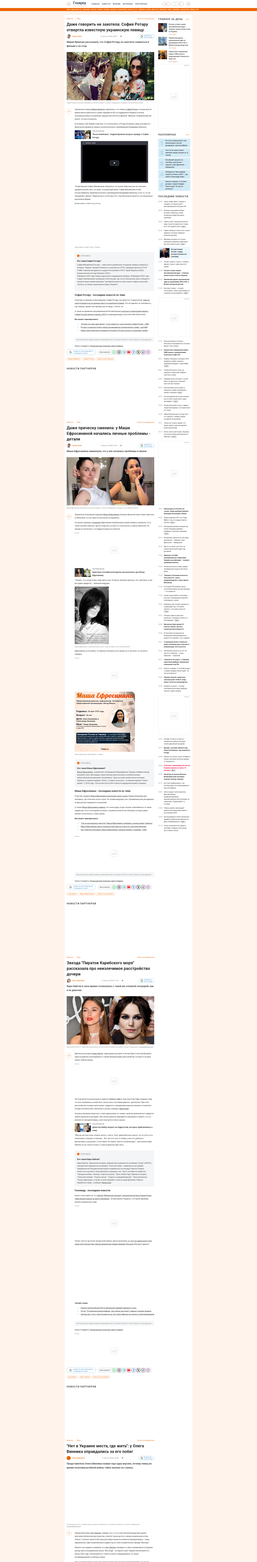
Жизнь (169, 9)
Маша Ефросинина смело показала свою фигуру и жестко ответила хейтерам (113, 826)
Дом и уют (154, 9)
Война (174, 34)
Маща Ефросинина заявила (93, 807)
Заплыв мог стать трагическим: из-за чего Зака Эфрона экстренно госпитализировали (117, 1314)
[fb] (134, 352)
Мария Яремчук (98, 109)
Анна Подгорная (78, 980)
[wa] (114, 352)
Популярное (141, 4)
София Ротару (88, 359)
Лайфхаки (141, 9)
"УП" (87, 124)
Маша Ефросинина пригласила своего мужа (109, 796)
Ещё (187, 19)
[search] (188, 4)
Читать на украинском (145, 19)
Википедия (124, 1109)
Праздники (175, 9)
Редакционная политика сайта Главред (106, 346)
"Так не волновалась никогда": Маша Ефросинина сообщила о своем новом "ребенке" (117, 823)
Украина (175, 61)
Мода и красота (76, 9)
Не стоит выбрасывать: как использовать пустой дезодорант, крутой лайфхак (176, 143)
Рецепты (100, 9)
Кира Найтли (97, 1053)
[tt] (138, 352)
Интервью (128, 4)
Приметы (107, 9)
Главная (95, 4)
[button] (69, 4)
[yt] (129, 352)
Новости (106, 4)
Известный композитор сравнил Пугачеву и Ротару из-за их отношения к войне (114, 330)
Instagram (96, 522)
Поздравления (122, 9)
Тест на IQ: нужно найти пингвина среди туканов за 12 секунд (176, 152)
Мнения (116, 4)
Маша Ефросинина (111, 514)
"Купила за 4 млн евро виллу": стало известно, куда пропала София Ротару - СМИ (115, 324)
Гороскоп (93, 9)
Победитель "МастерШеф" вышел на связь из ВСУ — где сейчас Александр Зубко (176, 174)
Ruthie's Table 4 (116, 1099)
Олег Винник (96, 1533)
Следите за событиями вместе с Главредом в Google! (83, 352)
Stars (68, 9)
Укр (166, 4)
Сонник (148, 9)
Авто (197, 9)
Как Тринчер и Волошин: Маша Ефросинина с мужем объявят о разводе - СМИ (114, 830)
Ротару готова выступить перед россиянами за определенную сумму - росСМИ (114, 327)
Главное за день (170, 19)
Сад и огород (184, 9)
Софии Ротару (132, 109)
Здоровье (114, 9)
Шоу (136, 9)
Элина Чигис (77, 36)
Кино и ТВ (131, 9)
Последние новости (173, 196)
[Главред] (79, 4)
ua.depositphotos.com (146, 1047)
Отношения (86, 9)
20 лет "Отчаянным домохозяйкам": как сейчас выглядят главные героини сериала (116, 1311)
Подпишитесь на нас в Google (148, 36)
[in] (148, 352)
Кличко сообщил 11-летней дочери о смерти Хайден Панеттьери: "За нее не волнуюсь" (175, 185)
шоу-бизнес (72, 894)
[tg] (124, 352)
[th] (119, 352)
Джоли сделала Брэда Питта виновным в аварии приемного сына (108, 1308)
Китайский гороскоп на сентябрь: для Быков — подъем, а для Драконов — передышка (175, 163)
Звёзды (192, 9)
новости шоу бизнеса (105, 359)
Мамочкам (162, 9)
